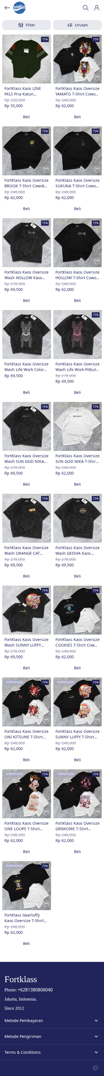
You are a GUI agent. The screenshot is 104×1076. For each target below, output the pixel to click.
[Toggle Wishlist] (46, 78)
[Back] (7, 8)
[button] (97, 8)
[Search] (86, 8)
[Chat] (96, 1068)
